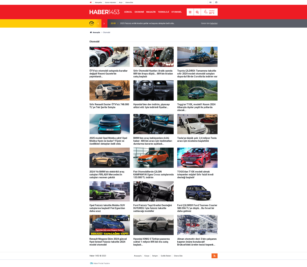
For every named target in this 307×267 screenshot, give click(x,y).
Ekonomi (139, 12)
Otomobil (176, 12)
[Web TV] (210, 2)
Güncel (128, 12)
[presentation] (98, 23)
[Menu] (190, 12)
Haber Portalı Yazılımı (102, 263)
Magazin (151, 12)
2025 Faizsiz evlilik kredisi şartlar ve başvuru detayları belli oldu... (147, 23)
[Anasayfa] (90, 2)
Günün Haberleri (110, 2)
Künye (147, 256)
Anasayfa (138, 256)
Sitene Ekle (129, 2)
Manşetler (98, 2)
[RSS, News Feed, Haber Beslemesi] (215, 255)
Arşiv (120, 2)
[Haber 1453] (104, 12)
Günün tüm (209, 23)
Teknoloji (163, 12)
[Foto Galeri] (216, 2)
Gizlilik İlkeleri (166, 256)
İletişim (155, 256)
